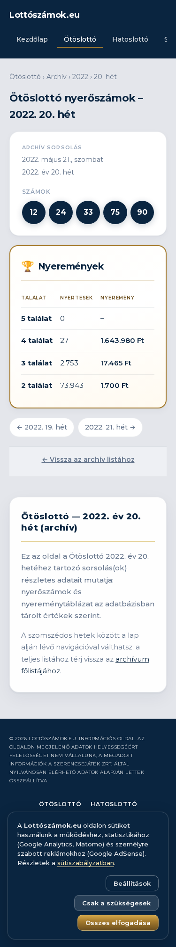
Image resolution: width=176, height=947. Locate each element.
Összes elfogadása (118, 922)
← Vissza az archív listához (88, 459)
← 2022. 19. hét (41, 427)
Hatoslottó (130, 39)
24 (61, 212)
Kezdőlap (32, 39)
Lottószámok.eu (44, 15)
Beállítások (132, 883)
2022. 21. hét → (110, 427)
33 (88, 212)
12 (34, 212)
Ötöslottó (80, 39)
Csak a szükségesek (116, 903)
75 (115, 212)
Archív (56, 77)
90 (142, 212)
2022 (80, 77)
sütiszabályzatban (85, 863)
